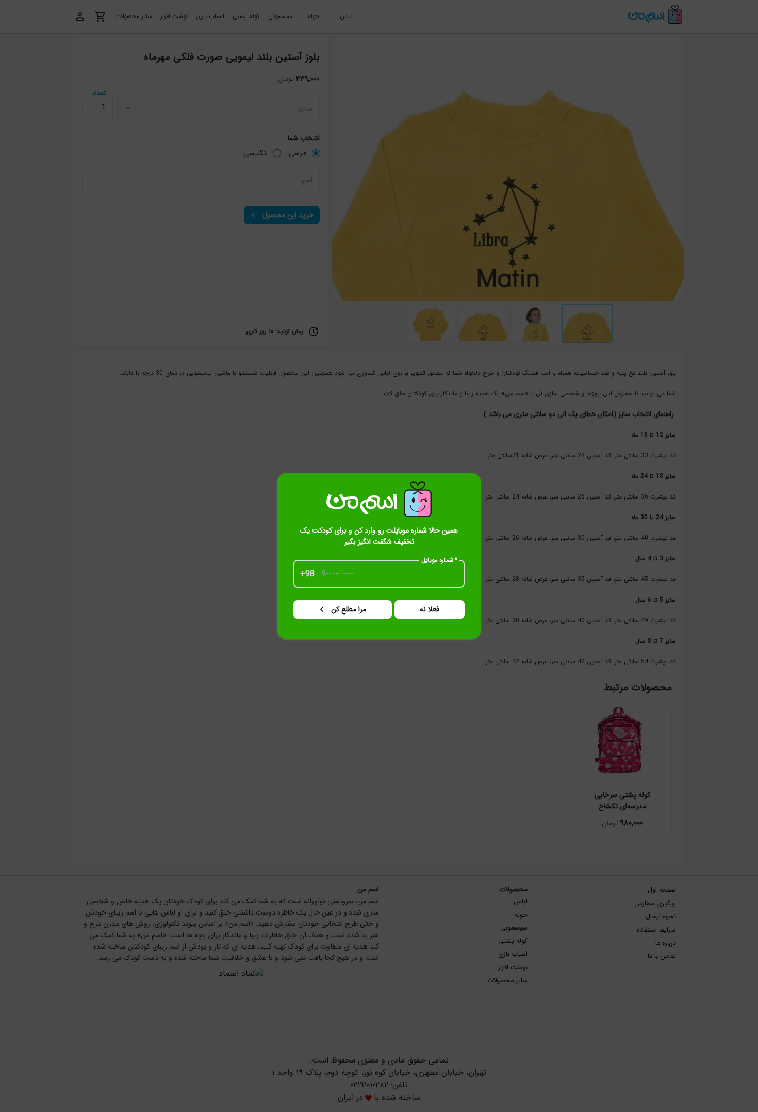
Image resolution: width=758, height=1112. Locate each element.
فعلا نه (429, 609)
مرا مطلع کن (348, 609)
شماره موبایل (439, 560)
